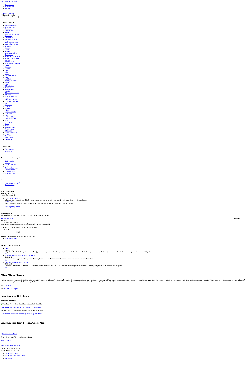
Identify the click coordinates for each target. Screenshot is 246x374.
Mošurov (7, 84)
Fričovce (7, 48)
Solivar (7, 110)
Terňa (6, 120)
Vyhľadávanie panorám (8, 15)
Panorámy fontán (10, 170)
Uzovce (7, 125)
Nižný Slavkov (9, 86)
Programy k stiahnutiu (11, 353)
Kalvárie (7, 163)
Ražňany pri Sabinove (11, 101)
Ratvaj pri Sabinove (11, 100)
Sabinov (7, 106)
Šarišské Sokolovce (10, 118)
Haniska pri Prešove (11, 53)
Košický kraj (8, 29)
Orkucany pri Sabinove (12, 93)
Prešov (7, 98)
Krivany (7, 70)
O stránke (7, 8)
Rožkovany (8, 105)
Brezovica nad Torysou (12, 34)
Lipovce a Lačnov (10, 75)
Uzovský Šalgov (10, 129)
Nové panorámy (9, 5)
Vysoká (7, 134)
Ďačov (7, 41)
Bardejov (7, 32)
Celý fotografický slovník (12, 207)
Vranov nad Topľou (11, 132)
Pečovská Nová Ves (11, 96)
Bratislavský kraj (10, 27)
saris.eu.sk (8, 285)
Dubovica (8, 46)
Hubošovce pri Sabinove (12, 58)
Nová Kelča (8, 87)
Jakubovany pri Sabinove (12, 63)
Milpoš (7, 82)
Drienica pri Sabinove (11, 43)
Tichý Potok (8, 122)
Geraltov (7, 49)
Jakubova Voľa (9, 62)
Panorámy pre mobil (7, 218)
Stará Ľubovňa (9, 113)
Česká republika (9, 149)
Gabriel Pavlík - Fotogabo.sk (11, 345)
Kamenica (8, 67)
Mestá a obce (9, 166)
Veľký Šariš (8, 131)
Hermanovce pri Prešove (12, 56)
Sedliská (7, 108)
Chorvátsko (8, 151)
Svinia (6, 115)
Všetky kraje (8, 139)
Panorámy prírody (10, 171)
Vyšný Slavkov (9, 137)
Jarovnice (7, 65)
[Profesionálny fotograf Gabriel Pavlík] (9, 334)
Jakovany (7, 60)
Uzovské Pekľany (10, 127)
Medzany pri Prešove (11, 81)
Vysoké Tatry (9, 136)
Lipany (7, 74)
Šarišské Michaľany (11, 117)
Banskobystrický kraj (11, 25)
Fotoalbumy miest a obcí (12, 183)
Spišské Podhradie (10, 112)
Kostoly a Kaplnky (10, 164)
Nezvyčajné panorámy (11, 168)
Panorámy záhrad (10, 173)
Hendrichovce (9, 55)
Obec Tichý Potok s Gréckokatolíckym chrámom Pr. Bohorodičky (21, 307)
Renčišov (7, 103)
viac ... (7, 253)
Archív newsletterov (11, 238)
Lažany (7, 72)
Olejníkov (8, 91)
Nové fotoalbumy (10, 6)
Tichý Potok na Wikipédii (10, 289)
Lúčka (6, 77)
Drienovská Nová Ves (11, 44)
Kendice (7, 68)
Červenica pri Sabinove (12, 39)
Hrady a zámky (9, 161)
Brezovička (8, 36)
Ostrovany (8, 94)
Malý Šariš (8, 79)
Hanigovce (8, 51)
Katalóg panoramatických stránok (15, 355)
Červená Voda (9, 37)
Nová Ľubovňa (9, 89)
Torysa (7, 124)
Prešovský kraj (9, 30)
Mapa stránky (9, 358)
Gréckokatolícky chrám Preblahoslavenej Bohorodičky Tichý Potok (21, 314)
